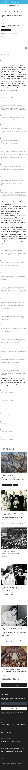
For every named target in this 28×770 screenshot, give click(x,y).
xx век (19, 522)
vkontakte (8, 732)
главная (2, 33)
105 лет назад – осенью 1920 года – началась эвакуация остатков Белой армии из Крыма (13, 478)
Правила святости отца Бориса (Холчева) (12, 517)
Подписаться (14, 708)
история (15, 484)
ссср (19, 559)
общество (15, 640)
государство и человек (6, 30)
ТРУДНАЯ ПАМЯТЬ (5, 724)
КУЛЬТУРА (19, 722)
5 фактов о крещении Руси (11, 669)
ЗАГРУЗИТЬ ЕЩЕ (14, 685)
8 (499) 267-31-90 (15, 741)
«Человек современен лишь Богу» (12, 629)
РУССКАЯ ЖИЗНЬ (11, 722)
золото (19, 30)
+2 (22, 559)
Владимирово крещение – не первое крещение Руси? (14, 672)
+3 (18, 678)
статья (14, 30)
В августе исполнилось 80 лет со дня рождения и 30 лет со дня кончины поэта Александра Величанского (14, 634)
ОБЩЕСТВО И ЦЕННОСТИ (12, 33)
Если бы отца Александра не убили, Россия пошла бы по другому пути (12, 589)
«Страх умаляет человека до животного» (12, 514)
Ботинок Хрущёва (8, 551)
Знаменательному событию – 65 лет (11, 553)
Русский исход (7, 475)
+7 (19, 484)
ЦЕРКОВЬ (3, 722)
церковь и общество (6, 522)
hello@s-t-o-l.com (5, 741)
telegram (3, 732)
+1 (23, 522)
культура (4, 640)
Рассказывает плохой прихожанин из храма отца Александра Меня (13, 593)
